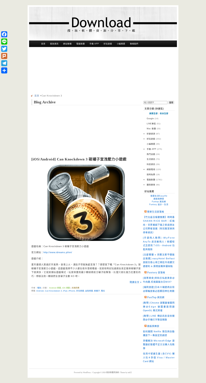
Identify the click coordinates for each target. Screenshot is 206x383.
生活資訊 (153, 159)
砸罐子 (97, 291)
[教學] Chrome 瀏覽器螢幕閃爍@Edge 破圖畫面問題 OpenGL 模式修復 (159, 306)
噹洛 (39, 288)
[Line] (4, 41)
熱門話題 (153, 154)
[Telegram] (4, 63)
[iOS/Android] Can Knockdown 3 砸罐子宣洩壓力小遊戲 (79, 159)
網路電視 (154, 169)
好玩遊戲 (108, 44)
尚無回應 (75, 288)
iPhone (71, 291)
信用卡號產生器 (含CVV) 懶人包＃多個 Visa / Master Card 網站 (159, 357)
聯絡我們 (134, 44)
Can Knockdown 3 (53, 291)
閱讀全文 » (135, 282)
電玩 (103, 291)
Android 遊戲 (55, 288)
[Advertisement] (103, 71)
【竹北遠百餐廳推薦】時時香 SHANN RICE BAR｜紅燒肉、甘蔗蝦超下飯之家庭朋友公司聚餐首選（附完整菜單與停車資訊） (159, 225)
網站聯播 (67, 44)
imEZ (130, 372)
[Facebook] (4, 34)
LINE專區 (154, 123)
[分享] (4, 70)
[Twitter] (4, 48)
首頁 (43, 44)
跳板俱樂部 (159, 199)
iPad (65, 291)
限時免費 (153, 174)
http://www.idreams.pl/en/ (57, 252)
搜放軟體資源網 (112, 372)
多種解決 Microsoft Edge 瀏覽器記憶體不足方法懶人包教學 (159, 344)
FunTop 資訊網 (155, 297)
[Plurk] (4, 56)
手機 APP (94, 44)
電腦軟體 (80, 44)
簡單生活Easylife (159, 196)
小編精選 (121, 44)
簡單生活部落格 (155, 211)
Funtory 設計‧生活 (158, 204)
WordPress (87, 372)
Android (40, 291)
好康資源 (153, 134)
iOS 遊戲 (66, 288)
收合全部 (164, 113)
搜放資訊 (54, 44)
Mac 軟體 (154, 128)
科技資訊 (153, 164)
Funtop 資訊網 (159, 201)
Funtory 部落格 (156, 272)
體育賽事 (153, 185)
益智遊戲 (89, 291)
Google (152, 118)
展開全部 (153, 113)
